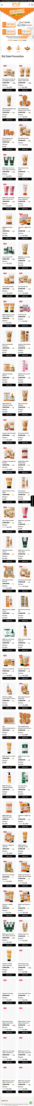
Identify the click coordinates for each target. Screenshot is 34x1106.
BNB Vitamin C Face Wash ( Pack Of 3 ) (24, 1022)
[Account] (29, 5)
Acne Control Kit (7, 257)
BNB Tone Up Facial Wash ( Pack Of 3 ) (8, 1051)
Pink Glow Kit (22, 314)
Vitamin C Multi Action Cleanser (7, 964)
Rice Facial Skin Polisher (23, 404)
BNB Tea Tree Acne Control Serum (8, 640)
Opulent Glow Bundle (9, 433)
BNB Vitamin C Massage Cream (23, 846)
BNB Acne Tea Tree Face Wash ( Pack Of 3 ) (25, 1052)
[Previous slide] (1, 48)
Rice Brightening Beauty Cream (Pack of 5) (24, 728)
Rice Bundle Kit (23, 286)
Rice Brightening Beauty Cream (7, 139)
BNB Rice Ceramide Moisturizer (24, 257)
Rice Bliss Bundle (23, 138)
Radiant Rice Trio (23, 934)
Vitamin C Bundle (7, 993)
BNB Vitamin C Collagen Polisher (7, 786)
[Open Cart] (32, 5)
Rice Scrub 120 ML (23, 433)
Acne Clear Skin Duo (24, 993)
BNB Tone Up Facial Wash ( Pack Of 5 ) (24, 1081)
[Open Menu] (2, 5)
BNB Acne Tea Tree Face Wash (24, 551)
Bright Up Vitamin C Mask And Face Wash (24, 875)
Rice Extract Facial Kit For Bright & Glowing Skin (8, 80)
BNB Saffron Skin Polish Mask (23, 462)
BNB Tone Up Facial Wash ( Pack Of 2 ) (8, 198)
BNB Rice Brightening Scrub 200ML (9, 109)
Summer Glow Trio (24, 669)
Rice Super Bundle (8, 520)
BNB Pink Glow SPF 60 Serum (24, 374)
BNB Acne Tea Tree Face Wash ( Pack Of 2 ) (9, 169)
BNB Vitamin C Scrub (8, 756)
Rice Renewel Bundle (24, 580)
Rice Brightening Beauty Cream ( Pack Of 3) (24, 110)
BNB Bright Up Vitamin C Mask (7, 816)
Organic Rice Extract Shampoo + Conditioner (24, 346)
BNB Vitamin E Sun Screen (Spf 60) (24, 198)
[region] (17, 25)
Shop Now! (30, 0)
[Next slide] (32, 48)
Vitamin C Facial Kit (8, 669)
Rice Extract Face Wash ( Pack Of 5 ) (7, 1022)
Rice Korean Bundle (8, 875)
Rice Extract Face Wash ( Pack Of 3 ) (23, 964)
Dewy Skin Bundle (8, 286)
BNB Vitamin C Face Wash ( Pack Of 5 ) (8, 1081)
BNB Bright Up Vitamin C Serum (7, 404)
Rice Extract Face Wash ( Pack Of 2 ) (23, 79)
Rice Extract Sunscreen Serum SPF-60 (23, 492)
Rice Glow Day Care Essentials (24, 697)
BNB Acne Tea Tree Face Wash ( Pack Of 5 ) (9, 935)
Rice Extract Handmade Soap (9, 728)
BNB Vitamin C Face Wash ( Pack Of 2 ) (8, 315)
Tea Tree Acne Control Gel (22, 786)
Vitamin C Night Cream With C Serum (8, 697)
